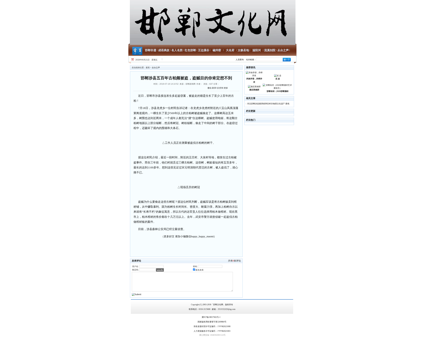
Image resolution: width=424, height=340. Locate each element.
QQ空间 (219, 88)
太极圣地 (243, 50)
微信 (210, 88)
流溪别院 (269, 50)
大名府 (230, 50)
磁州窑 (217, 50)
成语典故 (163, 50)
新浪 (214, 88)
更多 (226, 88)
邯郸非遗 (150, 50)
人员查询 (240, 59)
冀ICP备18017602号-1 (211, 317)
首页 (148, 67)
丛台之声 (283, 50)
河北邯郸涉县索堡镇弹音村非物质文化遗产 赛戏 (268, 104)
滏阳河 (256, 50)
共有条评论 (234, 261)
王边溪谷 (203, 50)
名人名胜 (177, 50)
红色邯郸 (190, 50)
